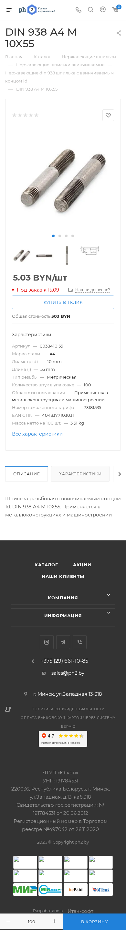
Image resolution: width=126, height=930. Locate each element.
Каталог (46, 564)
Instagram (47, 642)
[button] (53, 236)
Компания (63, 597)
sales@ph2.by (67, 673)
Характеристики (80, 473)
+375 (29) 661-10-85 (64, 661)
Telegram (63, 642)
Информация (63, 615)
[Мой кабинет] (103, 10)
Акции (82, 564)
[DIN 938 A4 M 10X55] (63, 180)
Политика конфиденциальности (68, 709)
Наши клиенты (63, 576)
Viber (80, 642)
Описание (26, 473)
